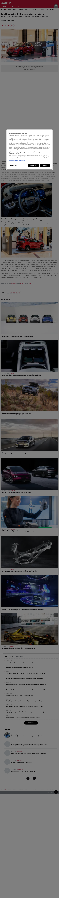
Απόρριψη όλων (33, 165)
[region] (29, 149)
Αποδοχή (45, 165)
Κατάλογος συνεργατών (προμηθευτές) (17, 160)
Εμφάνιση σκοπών (14, 165)
